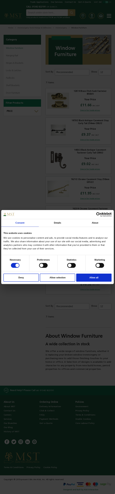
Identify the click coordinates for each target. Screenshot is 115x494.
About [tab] (95, 222)
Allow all (93, 277)
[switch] (43, 265)
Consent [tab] (19, 222)
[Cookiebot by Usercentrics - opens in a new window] (98, 214)
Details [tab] (57, 222)
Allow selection (58, 277)
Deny (21, 277)
